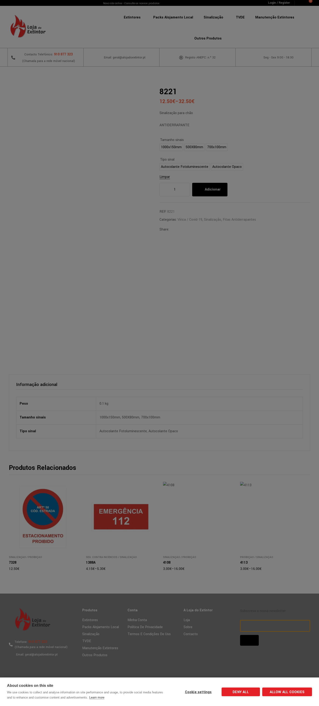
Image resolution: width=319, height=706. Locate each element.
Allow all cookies (287, 692)
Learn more (96, 697)
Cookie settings (198, 692)
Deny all (241, 692)
